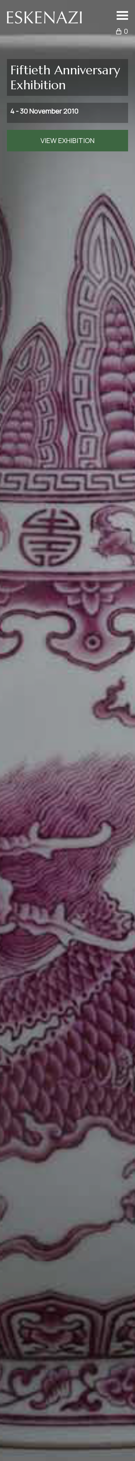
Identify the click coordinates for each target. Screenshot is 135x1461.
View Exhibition (67, 140)
